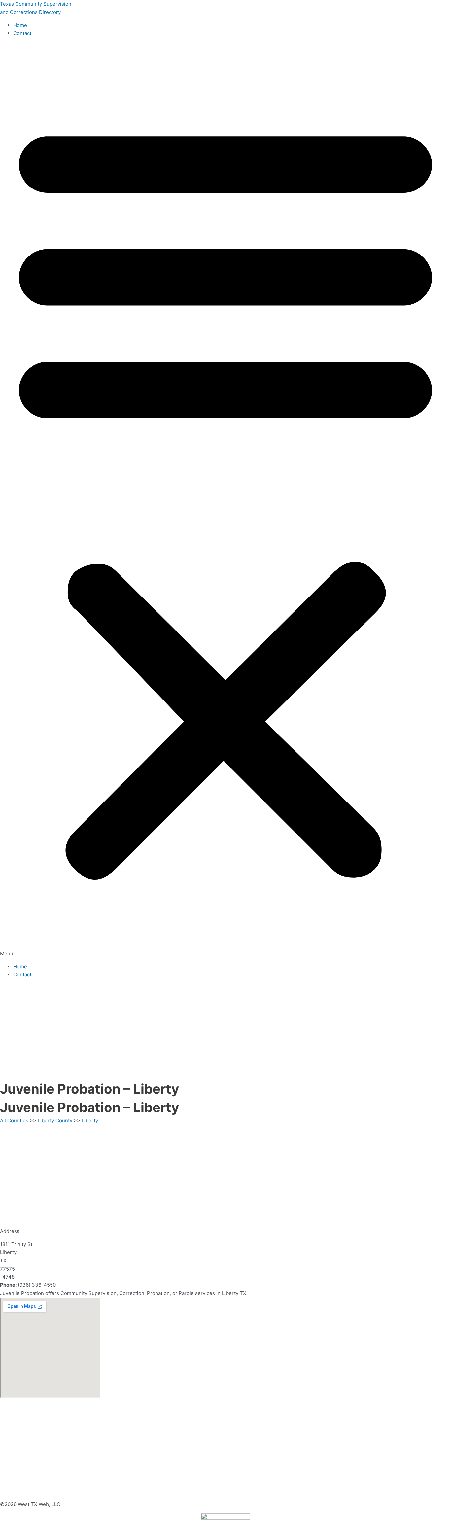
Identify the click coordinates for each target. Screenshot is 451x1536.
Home (20, 25)
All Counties (14, 1120)
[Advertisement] (225, 1030)
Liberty (90, 1120)
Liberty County (55, 1120)
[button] (225, 500)
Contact (22, 33)
